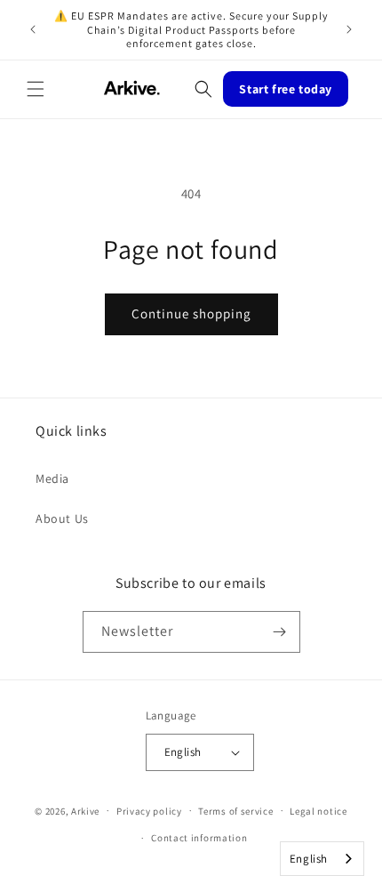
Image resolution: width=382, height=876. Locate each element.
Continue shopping (191, 313)
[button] (35, 88)
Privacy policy (149, 811)
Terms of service (235, 811)
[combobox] (322, 858)
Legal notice (318, 811)
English (309, 858)
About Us (62, 518)
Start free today (285, 89)
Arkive (85, 810)
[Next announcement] (349, 29)
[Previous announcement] (32, 29)
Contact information (199, 838)
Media (52, 478)
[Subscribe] (279, 632)
